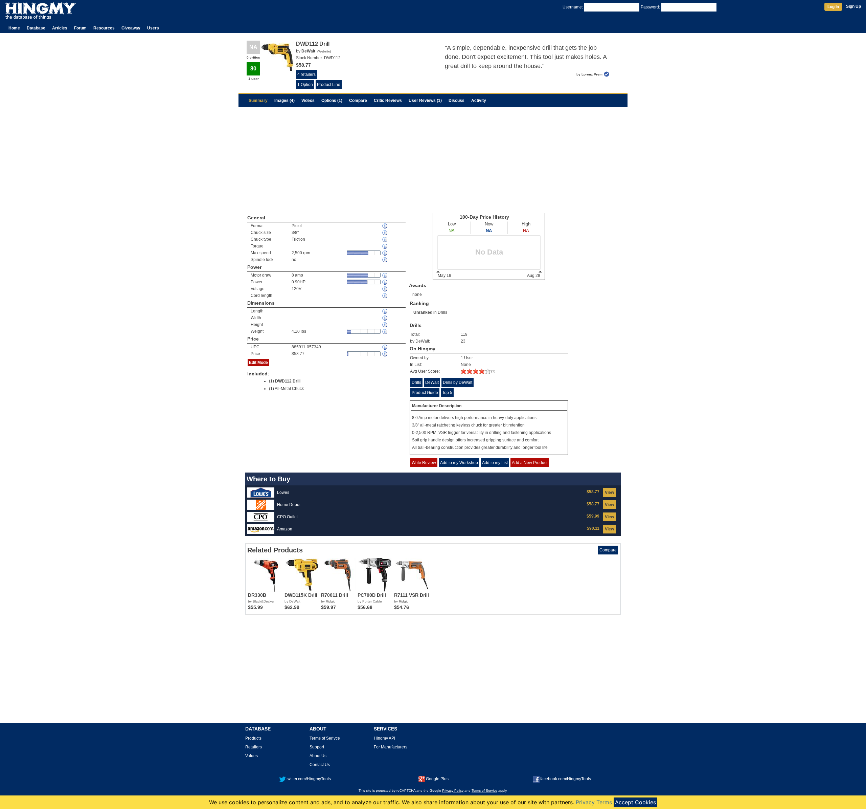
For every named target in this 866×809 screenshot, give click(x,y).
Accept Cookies (635, 802)
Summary (258, 100)
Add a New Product (529, 462)
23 (463, 341)
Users (153, 28)
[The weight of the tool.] (385, 331)
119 (464, 334)
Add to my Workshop (459, 462)
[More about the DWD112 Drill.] (476, 372)
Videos (308, 100)
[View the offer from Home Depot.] (261, 504)
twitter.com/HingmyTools (309, 779)
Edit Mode (258, 362)
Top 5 (447, 392)
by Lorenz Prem (589, 74)
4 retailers (306, 74)
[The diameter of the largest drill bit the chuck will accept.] (385, 232)
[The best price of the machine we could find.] (385, 353)
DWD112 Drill (287, 381)
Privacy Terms (594, 802)
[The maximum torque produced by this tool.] (385, 246)
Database (36, 28)
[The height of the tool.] (385, 324)
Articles (59, 28)
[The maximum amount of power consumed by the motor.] (385, 275)
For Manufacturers (390, 747)
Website (324, 51)
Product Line (328, 84)
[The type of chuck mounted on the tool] (385, 239)
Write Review (424, 462)
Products (253, 738)
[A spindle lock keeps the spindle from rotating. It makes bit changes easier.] (385, 259)
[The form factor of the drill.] (385, 225)
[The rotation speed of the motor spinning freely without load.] (385, 253)
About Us (318, 755)
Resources (104, 28)
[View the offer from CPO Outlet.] (261, 516)
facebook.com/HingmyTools (565, 779)
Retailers (253, 747)
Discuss (456, 100)
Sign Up (853, 6)
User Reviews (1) (425, 100)
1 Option (305, 84)
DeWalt (432, 382)
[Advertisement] (433, 158)
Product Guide (425, 392)
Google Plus (437, 779)
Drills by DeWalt (457, 382)
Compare (358, 100)
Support (317, 747)
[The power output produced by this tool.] (385, 282)
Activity (478, 100)
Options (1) (331, 100)
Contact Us (320, 764)
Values (251, 755)
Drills (442, 312)
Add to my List (495, 462)
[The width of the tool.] (385, 318)
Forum (80, 28)
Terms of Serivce (325, 738)
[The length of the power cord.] (385, 295)
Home (14, 28)
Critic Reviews (388, 100)
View (609, 492)
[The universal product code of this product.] (385, 347)
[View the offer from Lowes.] (261, 492)
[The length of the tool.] (385, 311)
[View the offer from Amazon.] (261, 528)
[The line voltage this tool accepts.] (385, 288)
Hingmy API (384, 738)
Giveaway (130, 28)
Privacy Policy (452, 790)
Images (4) (284, 100)
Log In (833, 6)
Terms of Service (484, 790)
